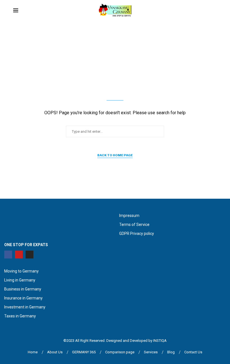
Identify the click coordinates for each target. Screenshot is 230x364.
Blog (171, 352)
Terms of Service (134, 224)
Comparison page (119, 352)
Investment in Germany (24, 307)
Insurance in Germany (23, 298)
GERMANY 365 (84, 352)
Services (151, 352)
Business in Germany (22, 289)
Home (33, 352)
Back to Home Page (115, 155)
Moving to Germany (21, 271)
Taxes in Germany (20, 316)
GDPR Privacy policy (136, 233)
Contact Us (193, 352)
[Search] (214, 11)
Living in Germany (19, 280)
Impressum (129, 216)
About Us (55, 352)
